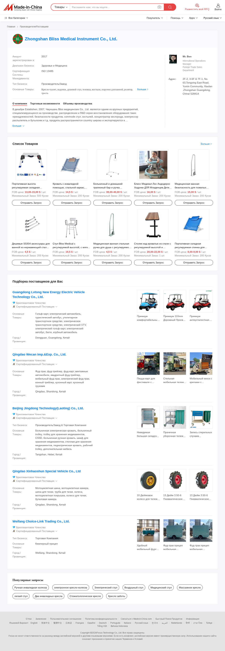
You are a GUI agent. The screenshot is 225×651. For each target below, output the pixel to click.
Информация (192, 618)
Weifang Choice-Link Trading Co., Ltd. (41, 521)
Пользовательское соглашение (65, 618)
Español (91, 622)
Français (80, 622)
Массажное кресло (190, 587)
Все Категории (16, 17)
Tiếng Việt (102, 626)
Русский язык (141, 622)
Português (115, 622)
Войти (218, 9)
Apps (192, 17)
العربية (165, 622)
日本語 (69, 622)
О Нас (29, 618)
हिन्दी (188, 622)
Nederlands (176, 622)
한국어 (155, 622)
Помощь (175, 17)
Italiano (127, 622)
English (34, 622)
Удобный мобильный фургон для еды (148, 549)
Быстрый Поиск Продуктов (169, 618)
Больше (141, 89)
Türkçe (209, 622)
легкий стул (21, 596)
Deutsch (103, 622)
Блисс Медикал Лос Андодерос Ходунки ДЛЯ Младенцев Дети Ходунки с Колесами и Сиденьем (153, 187)
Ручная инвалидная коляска (30, 587)
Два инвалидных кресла (48, 596)
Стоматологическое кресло (85, 596)
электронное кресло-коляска (70, 587)
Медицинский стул (161, 587)
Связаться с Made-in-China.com (136, 618)
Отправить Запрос (31, 202)
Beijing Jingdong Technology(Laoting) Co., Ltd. (48, 408)
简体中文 (45, 622)
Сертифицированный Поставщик (37, 306)
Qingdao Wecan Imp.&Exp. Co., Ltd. (39, 354)
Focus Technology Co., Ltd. (109, 632)
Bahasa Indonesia (119, 626)
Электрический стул (105, 587)
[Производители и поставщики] (23, 7)
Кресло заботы (116, 596)
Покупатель (153, 17)
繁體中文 (57, 622)
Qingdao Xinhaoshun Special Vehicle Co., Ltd (46, 471)
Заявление (41, 618)
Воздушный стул (133, 587)
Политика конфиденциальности (101, 618)
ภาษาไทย (197, 622)
